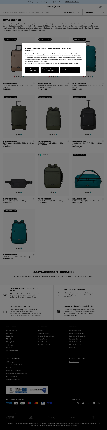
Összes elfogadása (32, 70)
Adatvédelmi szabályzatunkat (53, 63)
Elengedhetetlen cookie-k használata (49, 70)
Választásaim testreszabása (70, 70)
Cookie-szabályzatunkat (71, 63)
